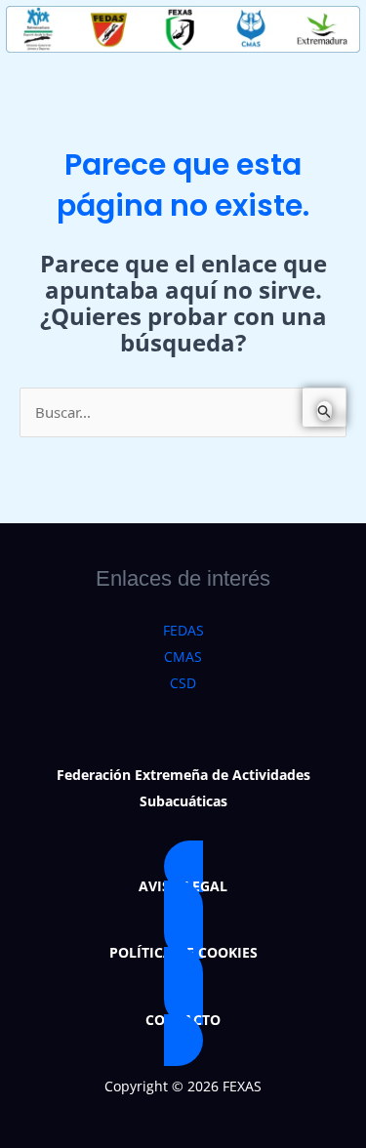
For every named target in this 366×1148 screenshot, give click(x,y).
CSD (183, 683)
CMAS (183, 656)
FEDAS (183, 630)
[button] (183, 886)
